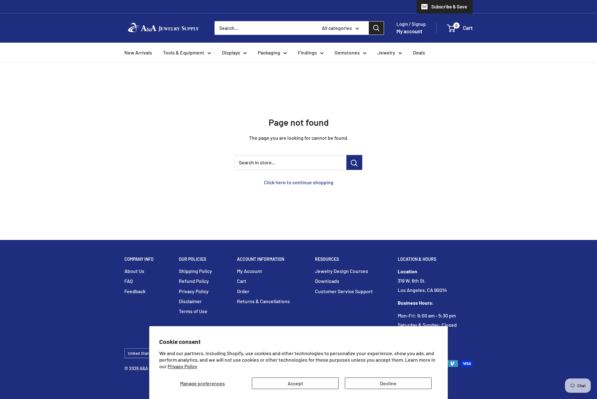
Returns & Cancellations (263, 301)
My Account (249, 271)
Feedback (135, 291)
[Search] (376, 28)
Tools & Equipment (183, 52)
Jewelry (386, 52)
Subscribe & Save (449, 6)
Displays (231, 52)
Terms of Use (193, 311)
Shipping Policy (195, 271)
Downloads (327, 281)
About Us (134, 271)
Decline (388, 383)
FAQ (128, 281)
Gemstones (347, 52)
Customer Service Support (344, 291)
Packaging (269, 52)
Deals (419, 52)
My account (409, 31)
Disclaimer (190, 301)
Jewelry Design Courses (341, 271)
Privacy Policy (182, 366)
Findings (307, 52)
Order (243, 291)
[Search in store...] (354, 162)
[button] (451, 28)
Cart (241, 281)
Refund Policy (194, 281)
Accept (295, 383)
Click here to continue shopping (298, 182)
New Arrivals (138, 52)
